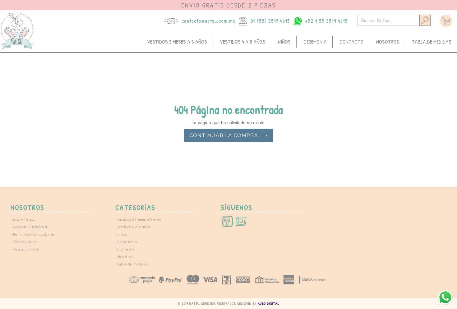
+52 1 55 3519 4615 (326, 20)
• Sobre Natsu (22, 219)
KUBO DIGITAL (268, 303)
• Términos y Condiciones (32, 234)
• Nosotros (124, 256)
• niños (121, 234)
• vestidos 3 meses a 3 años (138, 219)
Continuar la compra (224, 135)
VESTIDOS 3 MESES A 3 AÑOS (177, 41)
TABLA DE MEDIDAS (431, 41)
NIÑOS (284, 41)
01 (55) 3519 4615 (270, 20)
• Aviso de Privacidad (29, 226)
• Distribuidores (24, 241)
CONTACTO (351, 41)
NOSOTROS (387, 41)
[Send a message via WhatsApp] (445, 297)
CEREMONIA (315, 41)
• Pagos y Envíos (25, 249)
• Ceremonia (126, 241)
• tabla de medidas (131, 264)
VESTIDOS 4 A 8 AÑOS (242, 41)
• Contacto (124, 249)
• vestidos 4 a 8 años (132, 226)
